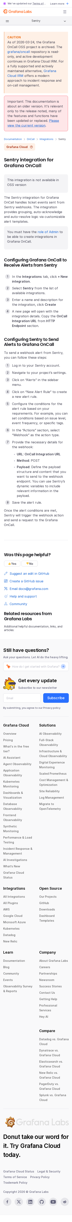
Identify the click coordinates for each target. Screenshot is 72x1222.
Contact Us (47, 992)
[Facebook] (7, 1202)
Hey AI (43, 1016)
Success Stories (50, 986)
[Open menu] (65, 12)
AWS (6, 909)
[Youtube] (53, 1202)
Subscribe (56, 698)
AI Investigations (15, 860)
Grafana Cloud (40, 1145)
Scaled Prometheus (53, 773)
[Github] (42, 1202)
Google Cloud (12, 915)
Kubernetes (11, 928)
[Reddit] (65, 1202)
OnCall (31, 139)
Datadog (9, 935)
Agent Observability (17, 764)
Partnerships (48, 973)
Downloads (47, 909)
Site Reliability (49, 791)
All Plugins (10, 903)
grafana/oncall (18, 52)
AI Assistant (11, 757)
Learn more (57, 3)
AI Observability (50, 733)
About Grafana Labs (53, 960)
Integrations (46, 139)
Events (8, 980)
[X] (19, 1202)
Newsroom (46, 980)
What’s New (11, 866)
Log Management (51, 797)
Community (11, 973)
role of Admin (48, 232)
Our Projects (48, 896)
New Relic (10, 941)
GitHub (44, 903)
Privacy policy (51, 707)
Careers (44, 967)
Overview (9, 733)
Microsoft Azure (14, 922)
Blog (6, 967)
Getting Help (48, 999)
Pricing (8, 740)
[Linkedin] (30, 1202)
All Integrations (14, 896)
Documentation (13, 139)
